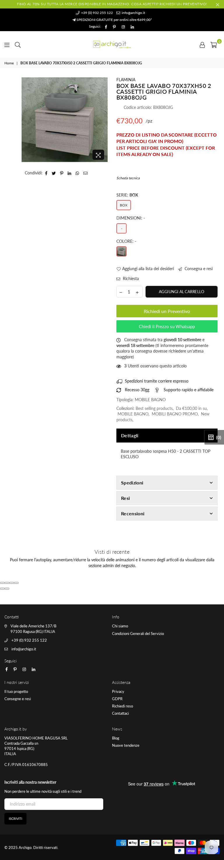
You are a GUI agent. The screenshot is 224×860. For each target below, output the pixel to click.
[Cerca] (17, 44)
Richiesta (130, 278)
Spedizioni (132, 482)
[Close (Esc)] (2, 583)
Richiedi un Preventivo (167, 311)
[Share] (7, 583)
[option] (65, 120)
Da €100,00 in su (191, 408)
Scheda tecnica (128, 178)
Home (9, 63)
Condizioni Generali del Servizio (138, 633)
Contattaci (120, 713)
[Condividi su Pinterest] (62, 173)
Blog (115, 738)
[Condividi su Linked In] (69, 173)
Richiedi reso (122, 706)
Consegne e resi (17, 698)
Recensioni (132, 513)
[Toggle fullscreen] (11, 583)
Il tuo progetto (16, 691)
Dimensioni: (130, 217)
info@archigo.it (133, 12)
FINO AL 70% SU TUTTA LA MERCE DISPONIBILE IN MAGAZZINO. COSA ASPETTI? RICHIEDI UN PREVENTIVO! (112, 4)
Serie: (127, 194)
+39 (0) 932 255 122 (96, 12)
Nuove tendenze (125, 745)
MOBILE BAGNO (133, 413)
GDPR (117, 698)
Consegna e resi (198, 268)
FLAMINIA (125, 79)
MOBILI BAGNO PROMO (175, 413)
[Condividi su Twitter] (54, 173)
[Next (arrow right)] (7, 589)
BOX (123, 205)
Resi (125, 498)
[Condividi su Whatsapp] (77, 173)
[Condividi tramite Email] (85, 173)
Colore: (126, 241)
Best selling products (154, 408)
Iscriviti (15, 818)
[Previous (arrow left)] (2, 589)
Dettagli (130, 435)
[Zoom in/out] (16, 583)
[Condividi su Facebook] (46, 173)
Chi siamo (120, 626)
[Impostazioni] (202, 44)
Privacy (118, 691)
